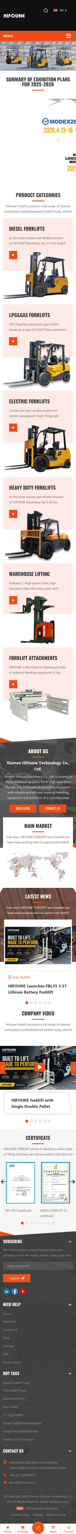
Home (7, 1314)
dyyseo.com (61, 1502)
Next (73, 940)
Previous (3, 942)
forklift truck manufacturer (21, 1431)
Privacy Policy (12, 1362)
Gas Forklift (10, 1407)
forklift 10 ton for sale (18, 1439)
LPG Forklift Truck (14, 1390)
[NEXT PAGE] (70, 57)
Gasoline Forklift (14, 1398)
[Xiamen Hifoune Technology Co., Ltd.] (14, 15)
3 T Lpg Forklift (13, 1415)
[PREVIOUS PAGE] (6, 57)
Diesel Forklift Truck (16, 1383)
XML (6, 1354)
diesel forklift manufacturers (22, 1423)
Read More (23, 808)
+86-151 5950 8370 (22, 1475)
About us (9, 1321)
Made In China (55, 1515)
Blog (6, 1338)
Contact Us (52, 808)
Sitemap (8, 1346)
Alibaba (38, 1515)
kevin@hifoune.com (22, 1482)
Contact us (10, 1330)
